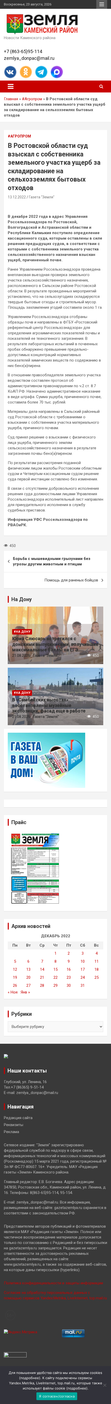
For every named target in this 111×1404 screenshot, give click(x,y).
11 (96, 961)
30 (69, 985)
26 (15, 985)
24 (83, 977)
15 (55, 969)
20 (28, 977)
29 (55, 985)
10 (83, 961)
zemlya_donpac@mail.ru (29, 58)
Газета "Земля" (41, 197)
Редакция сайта (18, 1117)
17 (83, 969)
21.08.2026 (21, 655)
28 (42, 985)
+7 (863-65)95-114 (23, 51)
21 (42, 977)
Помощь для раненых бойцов (71, 580)
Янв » (25, 992)
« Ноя (13, 992)
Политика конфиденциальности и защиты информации (53, 1283)
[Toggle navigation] (10, 86)
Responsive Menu (101, 4)
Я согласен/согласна (57, 1396)
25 (96, 977)
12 (15, 969)
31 (83, 985)
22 (55, 977)
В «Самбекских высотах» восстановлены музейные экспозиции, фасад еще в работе (48, 705)
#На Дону (22, 631)
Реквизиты (13, 1124)
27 (28, 985)
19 (15, 977)
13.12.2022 (17, 197)
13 (28, 969)
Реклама (11, 1131)
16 (69, 969)
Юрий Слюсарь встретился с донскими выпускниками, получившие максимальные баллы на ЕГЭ (55, 644)
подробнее (29, 1378)
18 (96, 969)
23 (69, 977)
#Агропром (32, 99)
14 (42, 969)
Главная (11, 99)
